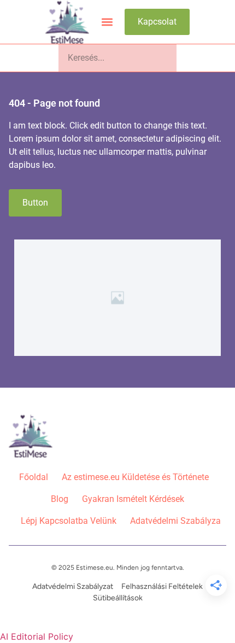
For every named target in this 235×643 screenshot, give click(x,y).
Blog (59, 499)
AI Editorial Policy (36, 636)
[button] (107, 22)
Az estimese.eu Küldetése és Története (135, 477)
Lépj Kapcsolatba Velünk (68, 521)
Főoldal (33, 477)
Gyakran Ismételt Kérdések (133, 499)
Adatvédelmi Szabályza (175, 521)
